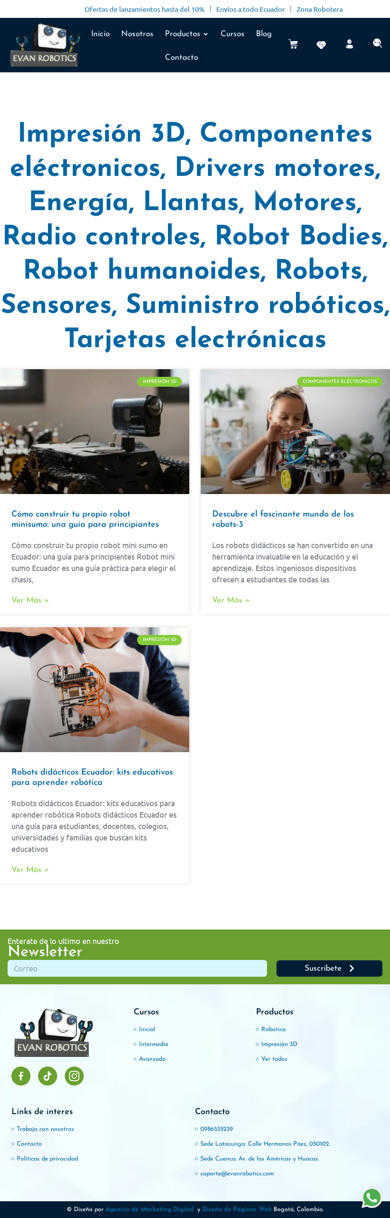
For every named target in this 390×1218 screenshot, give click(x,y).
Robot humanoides (142, 271)
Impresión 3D (101, 134)
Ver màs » (30, 600)
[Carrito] (293, 44)
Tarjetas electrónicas (195, 340)
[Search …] (377, 45)
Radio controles (101, 237)
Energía (79, 203)
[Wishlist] (321, 45)
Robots (318, 271)
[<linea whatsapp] (371, 1198)
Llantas (191, 203)
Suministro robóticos (255, 306)
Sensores (56, 306)
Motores (304, 203)
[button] (187, 34)
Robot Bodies (298, 237)
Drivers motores (274, 169)
